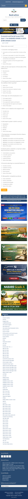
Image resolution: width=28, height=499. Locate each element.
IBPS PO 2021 (6, 348)
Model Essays (6, 377)
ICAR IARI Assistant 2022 (8, 358)
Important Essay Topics (8, 364)
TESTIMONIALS (6, 438)
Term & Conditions (6, 477)
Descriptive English (7, 324)
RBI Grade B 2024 (7, 410)
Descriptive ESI (6, 326)
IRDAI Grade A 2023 (7, 372)
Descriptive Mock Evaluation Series (11, 328)
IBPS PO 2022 (6, 350)
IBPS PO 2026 (6, 357)
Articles (4, 319)
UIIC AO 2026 (6, 442)
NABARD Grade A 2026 (8, 386)
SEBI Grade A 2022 (7, 428)
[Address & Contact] (2, 456)
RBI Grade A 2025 (7, 404)
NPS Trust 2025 (6, 394)
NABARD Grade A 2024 (8, 382)
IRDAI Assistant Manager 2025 (9, 369)
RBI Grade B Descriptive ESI (9, 415)
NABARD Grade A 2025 (8, 384)
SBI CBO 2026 (6, 418)
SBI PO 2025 (5, 425)
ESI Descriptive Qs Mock (8, 335)
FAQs (4, 340)
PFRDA (4, 398)
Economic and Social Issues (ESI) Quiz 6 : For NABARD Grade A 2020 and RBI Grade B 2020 (14, 196)
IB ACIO (4, 345)
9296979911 (8, 1)
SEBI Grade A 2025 (7, 433)
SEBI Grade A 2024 (7, 432)
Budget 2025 (5, 321)
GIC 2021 (5, 343)
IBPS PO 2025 (6, 355)
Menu (15, 25)
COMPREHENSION (7, 323)
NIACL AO (5, 387)
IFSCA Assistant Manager (8, 360)
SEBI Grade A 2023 (7, 430)
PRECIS (4, 401)
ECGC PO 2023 (6, 329)
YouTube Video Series (8, 444)
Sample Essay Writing (8, 416)
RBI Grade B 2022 (7, 406)
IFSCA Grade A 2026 (7, 362)
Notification (5, 389)
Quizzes (4, 403)
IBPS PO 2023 (6, 352)
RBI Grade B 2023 (7, 408)
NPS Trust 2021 (6, 391)
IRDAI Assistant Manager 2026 (9, 370)
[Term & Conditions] (5, 456)
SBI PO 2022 (5, 420)
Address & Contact (6, 475)
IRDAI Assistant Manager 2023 (9, 365)
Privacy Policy (5, 480)
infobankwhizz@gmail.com (17, 1)
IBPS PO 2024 (6, 353)
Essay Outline (6, 336)
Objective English (7, 396)
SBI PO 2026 (5, 427)
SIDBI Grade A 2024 (7, 437)
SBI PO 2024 (5, 423)
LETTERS (5, 374)
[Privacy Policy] (10, 456)
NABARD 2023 (6, 379)
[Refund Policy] (7, 456)
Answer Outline (6, 318)
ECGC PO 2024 (6, 331)
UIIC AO (4, 440)
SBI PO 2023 (5, 421)
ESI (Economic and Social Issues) (10, 333)
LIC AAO (4, 375)
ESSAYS (4, 338)
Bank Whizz (14, 497)
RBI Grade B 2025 (7, 411)
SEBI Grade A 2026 (7, 435)
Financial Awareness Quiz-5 (14, 200)
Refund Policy (5, 478)
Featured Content (7, 341)
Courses (3, 5)
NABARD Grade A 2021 (8, 381)
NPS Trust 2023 (6, 392)
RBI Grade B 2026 (7, 413)
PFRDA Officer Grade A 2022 (9, 399)
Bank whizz (14, 15)
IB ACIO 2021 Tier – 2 (7, 346)
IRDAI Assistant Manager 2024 (9, 367)
